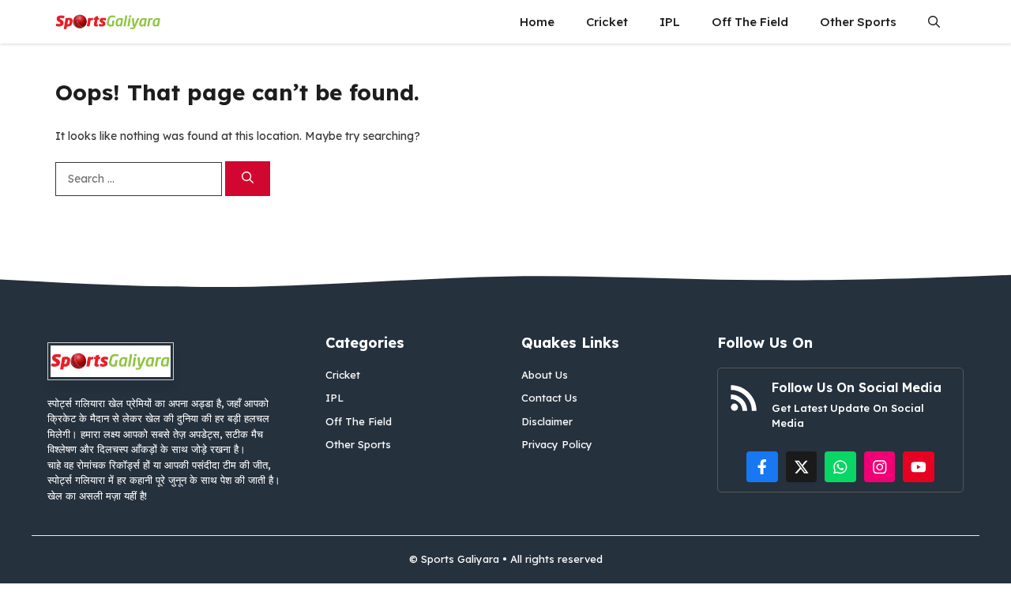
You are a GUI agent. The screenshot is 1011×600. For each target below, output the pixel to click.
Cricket (607, 21)
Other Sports (858, 21)
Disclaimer (547, 421)
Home (537, 21)
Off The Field (750, 21)
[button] (934, 21)
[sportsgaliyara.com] (108, 21)
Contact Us (549, 397)
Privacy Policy (556, 444)
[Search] (247, 179)
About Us (544, 374)
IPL (670, 21)
